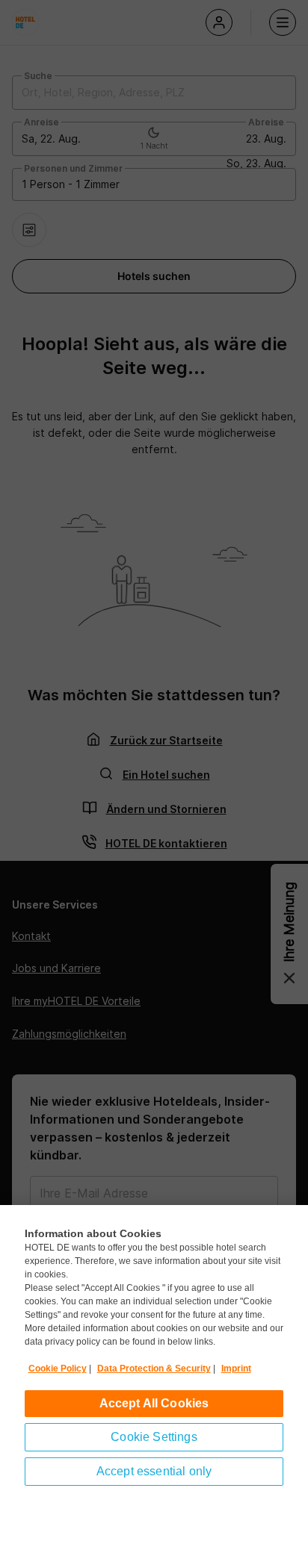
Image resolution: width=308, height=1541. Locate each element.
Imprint (236, 1368)
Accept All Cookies (154, 1403)
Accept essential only (154, 1471)
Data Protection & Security (154, 1368)
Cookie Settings (154, 1437)
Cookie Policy (57, 1368)
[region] (154, 1373)
